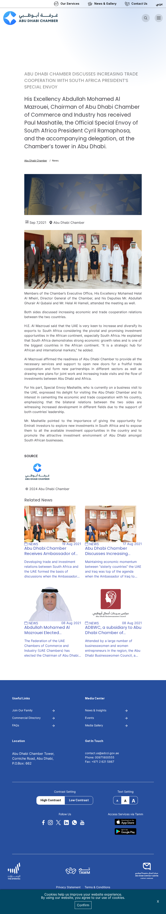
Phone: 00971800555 (99, 757)
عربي (159, 4)
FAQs (15, 725)
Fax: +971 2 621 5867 (99, 761)
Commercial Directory (26, 717)
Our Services (70, 3)
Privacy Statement (68, 887)
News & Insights (95, 710)
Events (89, 717)
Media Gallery (94, 725)
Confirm (83, 905)
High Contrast (50, 800)
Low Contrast (79, 800)
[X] (58, 822)
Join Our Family (22, 710)
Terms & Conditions (97, 887)
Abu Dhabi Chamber (35, 160)
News (55, 160)
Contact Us (139, 3)
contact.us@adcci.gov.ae (102, 753)
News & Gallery (105, 3)
